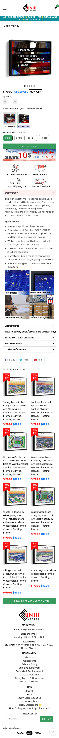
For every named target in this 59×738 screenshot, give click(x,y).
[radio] (9, 120)
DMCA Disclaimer (29, 674)
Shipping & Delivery (29, 667)
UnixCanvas (15, 728)
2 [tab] (27, 86)
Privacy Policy (29, 664)
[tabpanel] (29, 57)
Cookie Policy (29, 701)
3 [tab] (29, 86)
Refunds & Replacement (29, 671)
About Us (29, 657)
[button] (29, 193)
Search (29, 691)
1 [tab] (25, 86)
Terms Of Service (29, 681)
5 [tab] (34, 86)
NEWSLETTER (30, 713)
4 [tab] (32, 86)
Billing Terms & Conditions (29, 678)
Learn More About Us (29, 698)
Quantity (7, 96)
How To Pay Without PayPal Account (29, 708)
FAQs (30, 694)
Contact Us (29, 661)
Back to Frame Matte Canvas (32, 601)
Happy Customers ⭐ (30, 705)
